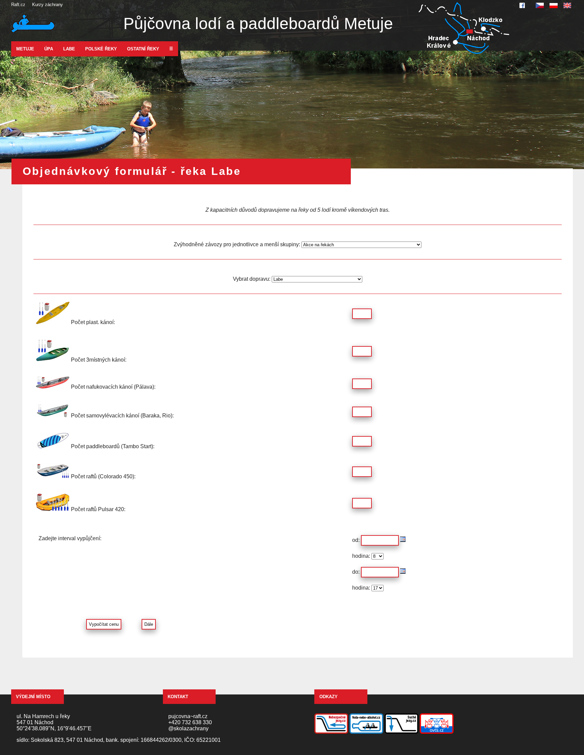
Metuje (25, 48)
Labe (69, 48)
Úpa (48, 48)
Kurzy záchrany (47, 4)
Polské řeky (101, 48)
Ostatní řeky (143, 48)
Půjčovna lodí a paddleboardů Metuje (258, 23)
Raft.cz (18, 4)
